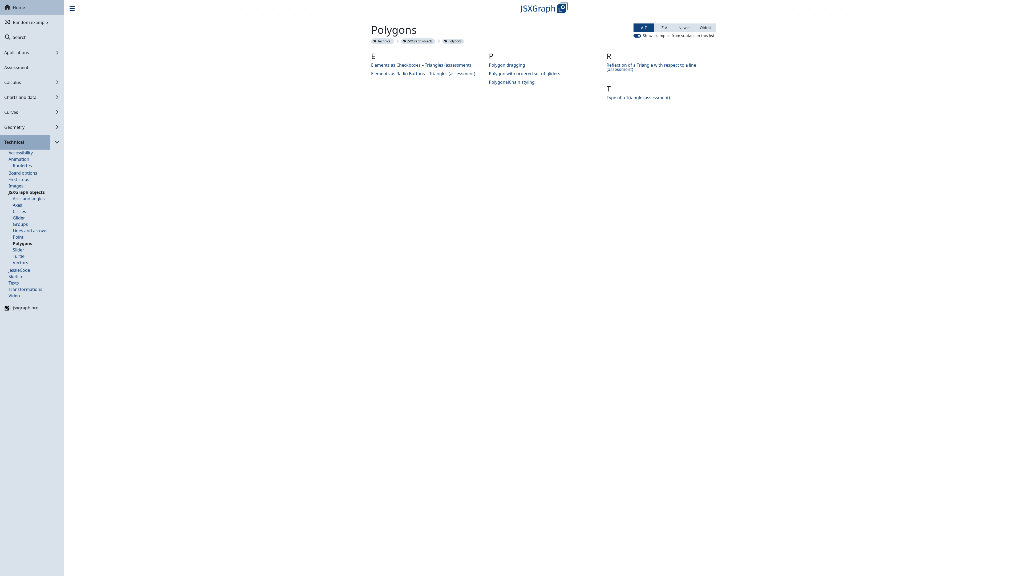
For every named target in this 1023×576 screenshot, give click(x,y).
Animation (19, 159)
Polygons (22, 243)
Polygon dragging (507, 65)
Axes (17, 205)
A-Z (644, 27)
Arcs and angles (29, 199)
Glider (19, 218)
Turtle (19, 256)
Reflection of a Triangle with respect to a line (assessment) (651, 67)
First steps (19, 179)
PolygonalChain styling (512, 82)
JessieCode (19, 270)
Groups (20, 224)
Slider (18, 250)
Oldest (706, 27)
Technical (384, 41)
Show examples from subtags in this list (678, 35)
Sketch (15, 276)
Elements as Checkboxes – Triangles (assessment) (421, 65)
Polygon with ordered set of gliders (524, 74)
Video (14, 296)
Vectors (20, 263)
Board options (23, 173)
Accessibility (21, 153)
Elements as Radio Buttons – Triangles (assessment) (423, 74)
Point (18, 237)
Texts (14, 283)
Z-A (664, 27)
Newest (685, 27)
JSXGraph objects (27, 192)
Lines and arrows (30, 231)
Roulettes (22, 166)
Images (16, 186)
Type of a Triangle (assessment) (638, 98)
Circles (19, 211)
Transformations (25, 289)
